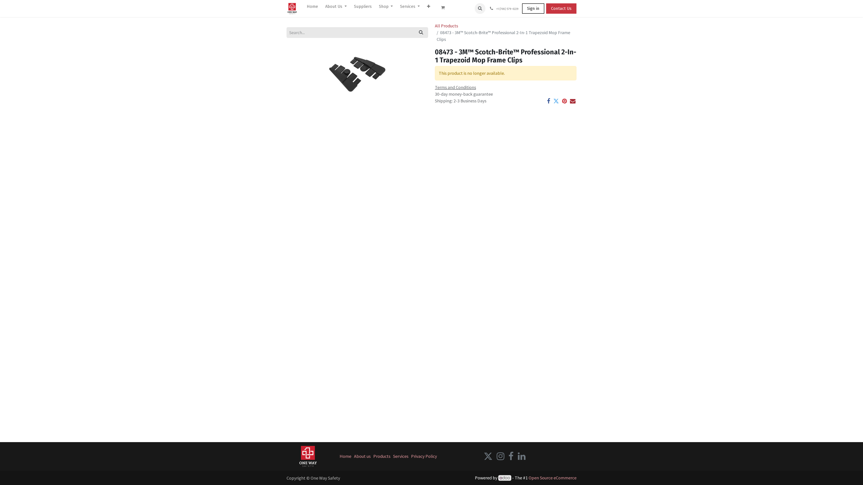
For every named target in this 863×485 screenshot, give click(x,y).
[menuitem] (312, 7)
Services (400, 456)
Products (381, 456)
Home (345, 456)
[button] (480, 8)
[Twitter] (556, 101)
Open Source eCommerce (552, 478)
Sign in (533, 8)
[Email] (573, 101)
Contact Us (561, 8)
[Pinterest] (564, 101)
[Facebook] (548, 101)
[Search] (421, 32)
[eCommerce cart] (445, 8)
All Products (446, 26)
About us (362, 456)
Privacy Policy (424, 456)
